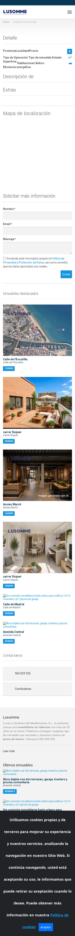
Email (7, 224)
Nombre (9, 208)
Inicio (6, 22)
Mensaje (9, 239)
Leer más (9, 751)
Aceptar (46, 927)
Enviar (66, 274)
